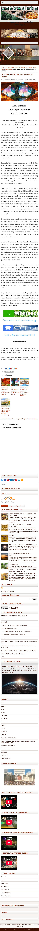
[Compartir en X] (9, 372)
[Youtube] (16, 480)
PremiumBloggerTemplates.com (16, 929)
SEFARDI (3, 709)
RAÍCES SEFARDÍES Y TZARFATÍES (21, 925)
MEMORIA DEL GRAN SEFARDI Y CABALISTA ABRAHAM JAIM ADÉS (18, 646)
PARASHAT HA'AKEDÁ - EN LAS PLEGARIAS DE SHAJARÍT (23, 563)
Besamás (3, 877)
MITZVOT (4, 722)
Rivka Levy (4, 883)
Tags (11, 506)
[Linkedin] (10, 480)
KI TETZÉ (4, 622)
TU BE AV (4, 716)
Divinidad (17, 67)
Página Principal (21, 419)
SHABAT (3, 706)
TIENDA (3, 735)
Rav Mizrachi (5, 886)
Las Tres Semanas (30, 67)
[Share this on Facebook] (6, 368)
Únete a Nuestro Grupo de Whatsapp (19, 320)
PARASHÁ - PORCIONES (8, 738)
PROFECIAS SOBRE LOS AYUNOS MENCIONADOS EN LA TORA (24, 392)
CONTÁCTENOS (6, 758)
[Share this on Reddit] (16, 368)
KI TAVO (3, 619)
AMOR (3, 725)
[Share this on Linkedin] (13, 368)
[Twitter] (2, 480)
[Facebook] (5, 480)
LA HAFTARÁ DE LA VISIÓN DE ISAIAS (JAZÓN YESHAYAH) (5, 412)
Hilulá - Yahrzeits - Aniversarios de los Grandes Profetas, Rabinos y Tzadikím (18, 742)
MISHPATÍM (5, 638)
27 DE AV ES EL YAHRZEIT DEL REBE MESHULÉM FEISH (18, 651)
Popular (4, 506)
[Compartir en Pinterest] (13, 372)
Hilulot (3, 657)
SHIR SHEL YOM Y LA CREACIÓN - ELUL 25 (23, 544)
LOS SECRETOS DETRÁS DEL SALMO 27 (13, 635)
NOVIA (3, 712)
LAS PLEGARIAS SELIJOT (9, 628)
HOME (3, 703)
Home (3, 67)
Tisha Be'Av (8, 69)
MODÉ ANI (12, 535)
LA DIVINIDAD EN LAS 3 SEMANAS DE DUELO (17, 76)
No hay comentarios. (30, 80)
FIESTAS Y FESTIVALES (8, 746)
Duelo (23, 67)
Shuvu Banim (5, 889)
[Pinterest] (8, 480)
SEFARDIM (4, 731)
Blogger (20, 926)
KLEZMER (4, 719)
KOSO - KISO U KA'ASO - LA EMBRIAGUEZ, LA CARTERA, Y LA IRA (19, 642)
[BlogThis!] (7, 372)
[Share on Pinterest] (11, 368)
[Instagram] (13, 480)
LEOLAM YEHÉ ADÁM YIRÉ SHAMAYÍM (22, 573)
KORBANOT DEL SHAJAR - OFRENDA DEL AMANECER (22, 514)
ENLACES (4, 755)
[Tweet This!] (9, 368)
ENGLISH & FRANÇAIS (8, 749)
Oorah (3, 880)
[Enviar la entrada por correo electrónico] (2, 371)
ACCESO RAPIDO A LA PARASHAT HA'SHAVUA (20, 525)
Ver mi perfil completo (7, 591)
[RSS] (22, 480)
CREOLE (3, 728)
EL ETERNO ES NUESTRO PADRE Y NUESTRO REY (16, 631)
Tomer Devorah (5, 893)
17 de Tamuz (10, 67)
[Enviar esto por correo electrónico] (5, 372)
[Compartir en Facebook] (11, 372)
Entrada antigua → (32, 419)
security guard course (30, 929)
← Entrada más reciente (8, 419)
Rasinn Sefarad (5, 896)
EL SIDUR (4, 752)
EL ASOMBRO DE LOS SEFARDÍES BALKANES (14, 625)
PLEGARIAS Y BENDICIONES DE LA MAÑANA (20, 554)
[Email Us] (19, 480)
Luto (3, 69)
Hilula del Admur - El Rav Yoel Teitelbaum (13, 654)
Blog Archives (19, 506)
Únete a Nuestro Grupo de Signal (19, 335)
